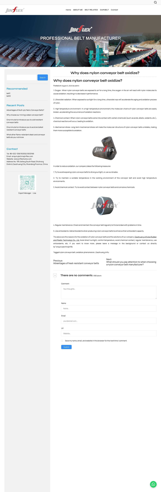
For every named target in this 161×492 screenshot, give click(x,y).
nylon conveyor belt (67, 252)
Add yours (97, 275)
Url (62, 328)
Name (63, 303)
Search (43, 77)
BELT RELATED (91, 10)
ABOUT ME (78, 10)
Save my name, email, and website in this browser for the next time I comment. (96, 340)
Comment (65, 283)
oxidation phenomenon (85, 252)
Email (63, 315)
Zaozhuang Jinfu (102, 252)
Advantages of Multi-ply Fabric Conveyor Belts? (25, 110)
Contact (114, 10)
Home (68, 10)
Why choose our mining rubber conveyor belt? (25, 115)
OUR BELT (104, 10)
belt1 (8, 93)
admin (77, 86)
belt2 (9, 96)
